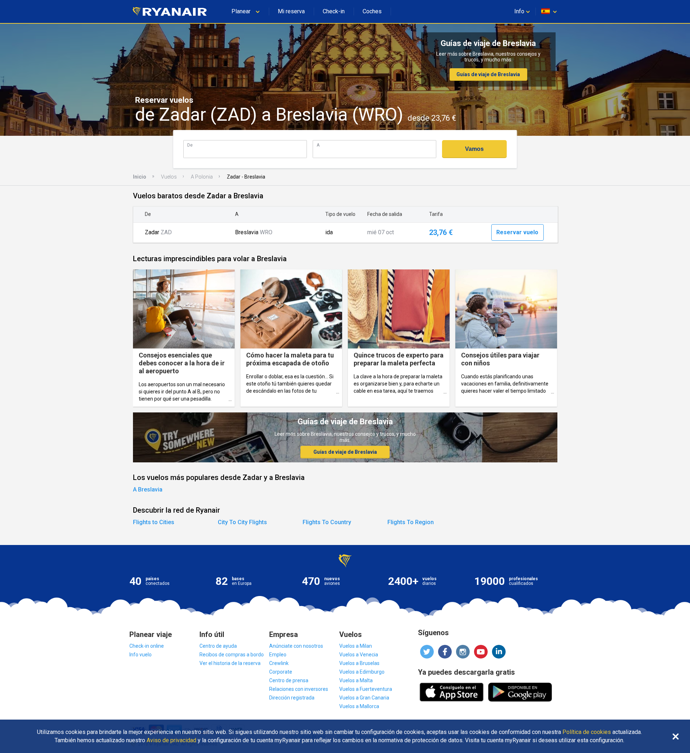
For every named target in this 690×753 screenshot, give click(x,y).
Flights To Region (410, 522)
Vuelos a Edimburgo (362, 672)
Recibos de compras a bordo (231, 654)
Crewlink (279, 663)
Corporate (280, 672)
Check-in (334, 11)
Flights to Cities (153, 522)
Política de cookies (586, 732)
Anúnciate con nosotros (296, 646)
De (190, 145)
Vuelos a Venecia (358, 654)
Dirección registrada (291, 698)
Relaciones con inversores (298, 689)
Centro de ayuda (218, 646)
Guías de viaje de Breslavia (488, 74)
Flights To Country (327, 522)
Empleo (277, 654)
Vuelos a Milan (355, 646)
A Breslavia (147, 489)
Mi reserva (291, 11)
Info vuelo (140, 654)
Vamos (474, 149)
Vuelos (169, 177)
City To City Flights (242, 522)
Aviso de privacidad (171, 740)
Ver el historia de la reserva (230, 663)
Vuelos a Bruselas (359, 663)
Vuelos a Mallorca (359, 706)
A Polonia (202, 177)
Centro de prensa (288, 680)
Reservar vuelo (517, 232)
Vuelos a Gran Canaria (364, 698)
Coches (372, 11)
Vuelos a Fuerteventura (365, 689)
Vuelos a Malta (356, 680)
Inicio (139, 177)
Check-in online (146, 646)
